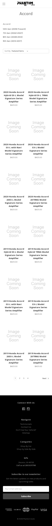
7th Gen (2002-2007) (13, 33)
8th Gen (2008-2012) (13, 37)
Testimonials (26, 424)
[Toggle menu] (4, 4)
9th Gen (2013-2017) (12, 41)
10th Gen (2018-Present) (14, 29)
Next (44, 378)
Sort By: (8, 51)
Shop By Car (26, 446)
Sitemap (26, 433)
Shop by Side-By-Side (26, 449)
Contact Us (26, 427)
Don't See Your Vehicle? (26, 430)
